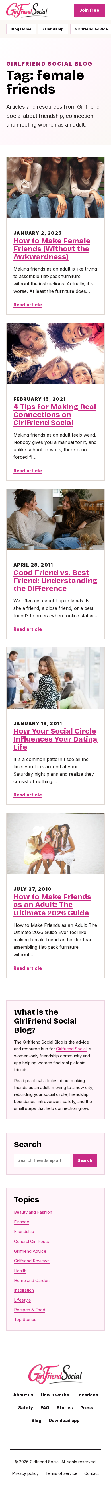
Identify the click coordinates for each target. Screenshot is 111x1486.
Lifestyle (22, 1300)
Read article (27, 305)
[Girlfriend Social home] (27, 10)
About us (23, 1395)
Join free (89, 10)
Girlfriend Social (71, 1048)
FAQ (44, 1407)
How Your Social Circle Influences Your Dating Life (55, 739)
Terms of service (61, 1473)
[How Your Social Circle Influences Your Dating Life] (55, 678)
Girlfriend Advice (30, 1251)
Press (86, 1407)
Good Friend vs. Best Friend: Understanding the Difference (55, 580)
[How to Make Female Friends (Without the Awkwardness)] (55, 187)
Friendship (53, 29)
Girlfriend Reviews (32, 1260)
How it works (55, 1395)
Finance (21, 1221)
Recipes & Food (29, 1309)
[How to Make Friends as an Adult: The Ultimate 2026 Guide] (55, 843)
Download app (64, 1420)
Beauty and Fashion (33, 1212)
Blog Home (21, 29)
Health (20, 1270)
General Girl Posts (31, 1241)
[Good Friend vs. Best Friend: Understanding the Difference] (55, 519)
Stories (65, 1407)
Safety (25, 1407)
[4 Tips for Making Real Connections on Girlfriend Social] (55, 353)
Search (84, 1160)
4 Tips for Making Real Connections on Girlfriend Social (54, 414)
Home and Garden (32, 1280)
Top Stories (25, 1319)
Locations (87, 1395)
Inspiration (24, 1290)
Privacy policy (25, 1473)
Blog (36, 1420)
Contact (91, 1473)
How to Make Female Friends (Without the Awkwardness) (51, 248)
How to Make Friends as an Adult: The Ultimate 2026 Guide (52, 904)
